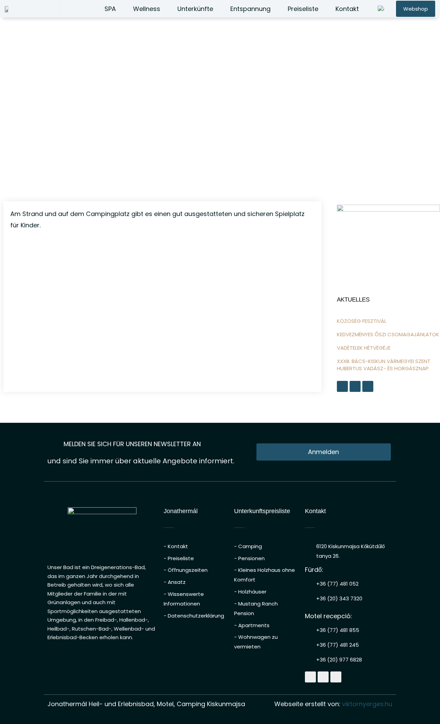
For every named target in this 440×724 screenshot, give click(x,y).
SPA (110, 8)
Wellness (146, 8)
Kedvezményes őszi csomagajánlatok (388, 334)
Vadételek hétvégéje (363, 347)
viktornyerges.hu (367, 704)
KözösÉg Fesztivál (361, 321)
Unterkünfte (195, 8)
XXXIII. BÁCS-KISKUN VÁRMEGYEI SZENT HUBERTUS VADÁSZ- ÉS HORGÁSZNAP (383, 365)
